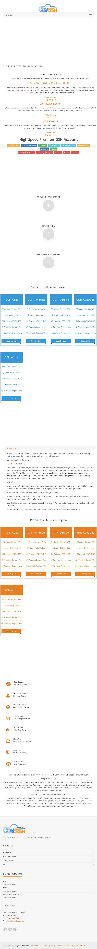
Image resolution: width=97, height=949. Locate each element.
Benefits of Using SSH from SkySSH (50, 83)
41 (47, 135)
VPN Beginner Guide (78, 945)
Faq (4, 864)
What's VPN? (12, 448)
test (5, 881)
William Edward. (50, 115)
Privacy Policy (8, 861)
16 (47, 117)
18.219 (53, 135)
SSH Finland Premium (11, 894)
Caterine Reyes (50, 97)
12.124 (53, 117)
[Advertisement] (48, 46)
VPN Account (50, 121)
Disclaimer (7, 853)
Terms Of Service (10, 857)
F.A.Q (41, 945)
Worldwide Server (50, 103)
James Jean (50, 132)
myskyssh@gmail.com (16, 921)
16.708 (53, 100)
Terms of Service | (63, 945)
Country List (11, 341)
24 (47, 100)
